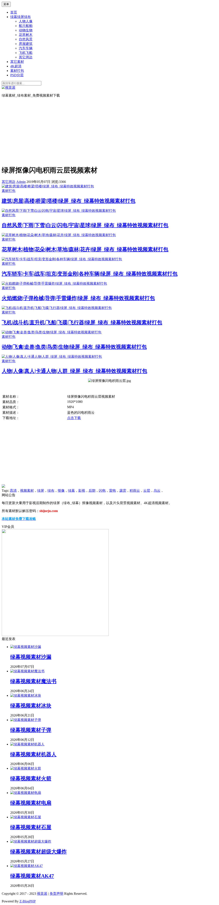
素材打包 (17, 70)
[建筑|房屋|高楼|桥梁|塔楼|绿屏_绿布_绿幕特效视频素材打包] (48, 186)
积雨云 (135, 490)
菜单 (6, 4)
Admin (21, 182)
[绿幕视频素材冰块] (25, 695)
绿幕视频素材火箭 (30, 778)
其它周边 (26, 57)
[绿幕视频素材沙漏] (25, 647)
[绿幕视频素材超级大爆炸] (30, 841)
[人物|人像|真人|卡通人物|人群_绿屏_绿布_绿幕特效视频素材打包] (52, 356)
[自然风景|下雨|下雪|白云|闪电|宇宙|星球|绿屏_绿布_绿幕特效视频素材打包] (59, 210)
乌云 (157, 490)
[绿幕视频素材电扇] (25, 793)
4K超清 (15, 66)
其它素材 (17, 61)
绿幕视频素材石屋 (30, 827)
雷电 (112, 490)
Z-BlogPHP (27, 901)
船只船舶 (26, 26)
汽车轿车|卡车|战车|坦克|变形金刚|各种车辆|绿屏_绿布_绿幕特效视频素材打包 (90, 274)
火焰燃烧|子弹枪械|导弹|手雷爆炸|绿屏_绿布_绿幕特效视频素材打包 (78, 298)
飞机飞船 (26, 52)
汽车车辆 (26, 48)
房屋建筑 (26, 44)
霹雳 (122, 490)
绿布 (50, 490)
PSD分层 (17, 75)
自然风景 (26, 39)
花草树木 (26, 35)
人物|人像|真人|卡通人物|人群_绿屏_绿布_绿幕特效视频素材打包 (74, 371)
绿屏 (40, 490)
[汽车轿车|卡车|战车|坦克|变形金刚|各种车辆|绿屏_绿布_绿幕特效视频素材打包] (62, 259)
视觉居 (42, 893)
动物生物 (26, 30)
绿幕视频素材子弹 (30, 730)
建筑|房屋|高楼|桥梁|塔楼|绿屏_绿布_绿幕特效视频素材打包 (68, 201)
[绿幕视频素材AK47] (26, 866)
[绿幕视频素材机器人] (27, 744)
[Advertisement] (109, 131)
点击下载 (74, 418)
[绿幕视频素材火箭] (25, 768)
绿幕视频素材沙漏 (30, 657)
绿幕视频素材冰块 (30, 705)
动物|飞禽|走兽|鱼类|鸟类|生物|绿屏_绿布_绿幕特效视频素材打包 (74, 347)
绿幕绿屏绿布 (20, 17)
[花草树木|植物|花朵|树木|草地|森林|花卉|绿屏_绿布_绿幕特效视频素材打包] (59, 235)
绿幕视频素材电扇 (30, 803)
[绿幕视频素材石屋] (25, 817)
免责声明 (56, 893)
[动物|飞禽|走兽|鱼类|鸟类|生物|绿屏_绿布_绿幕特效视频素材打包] (51, 332)
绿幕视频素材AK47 (32, 876)
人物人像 (26, 21)
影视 (81, 490)
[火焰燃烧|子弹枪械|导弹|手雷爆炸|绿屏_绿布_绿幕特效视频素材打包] (54, 283)
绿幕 (71, 490)
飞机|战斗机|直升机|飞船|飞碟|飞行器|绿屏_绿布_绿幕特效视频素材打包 (82, 322)
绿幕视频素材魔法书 (33, 681)
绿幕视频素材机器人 (33, 754)
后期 (92, 490)
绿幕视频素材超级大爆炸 (38, 851)
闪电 (102, 490)
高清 (13, 490)
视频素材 (27, 490)
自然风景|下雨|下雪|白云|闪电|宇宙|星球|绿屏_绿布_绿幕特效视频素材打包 (85, 225)
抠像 (61, 490)
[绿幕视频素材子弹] (25, 720)
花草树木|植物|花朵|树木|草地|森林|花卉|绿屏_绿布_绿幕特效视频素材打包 (85, 249)
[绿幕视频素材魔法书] (27, 671)
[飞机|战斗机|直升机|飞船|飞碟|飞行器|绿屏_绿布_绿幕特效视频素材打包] (57, 308)
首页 (13, 12)
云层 (146, 490)
